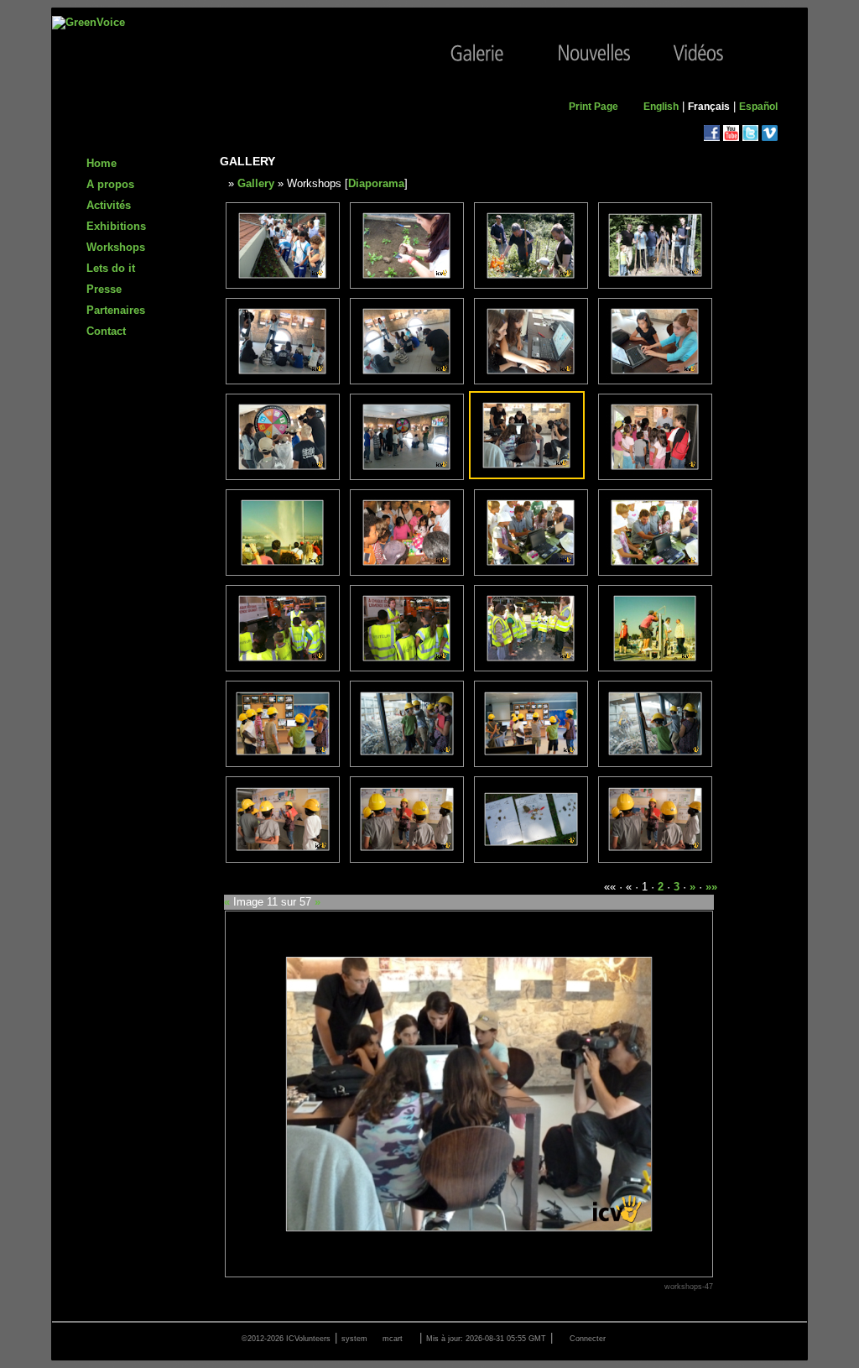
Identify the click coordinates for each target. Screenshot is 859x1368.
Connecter (588, 1338)
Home (101, 163)
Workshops (115, 247)
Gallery (255, 183)
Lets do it (110, 268)
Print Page (593, 106)
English (661, 106)
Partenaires (115, 310)
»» (711, 886)
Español (758, 106)
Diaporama (376, 183)
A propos (110, 184)
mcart (393, 1338)
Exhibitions (116, 226)
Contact (106, 331)
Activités (108, 205)
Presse (104, 289)
